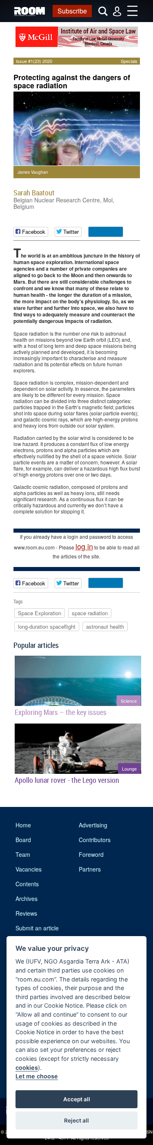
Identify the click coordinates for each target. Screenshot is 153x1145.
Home (23, 825)
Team (23, 854)
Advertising (93, 825)
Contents (27, 884)
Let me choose (37, 1076)
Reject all (76, 1120)
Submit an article (37, 928)
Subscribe (72, 11)
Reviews (26, 913)
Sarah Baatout (34, 192)
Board (23, 839)
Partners (90, 869)
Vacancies (29, 869)
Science (129, 700)
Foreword (91, 854)
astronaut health (105, 626)
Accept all (76, 1099)
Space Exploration (39, 613)
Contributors (95, 839)
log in (84, 546)
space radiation (90, 613)
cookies (27, 1067)
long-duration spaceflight (46, 626)
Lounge (129, 768)
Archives (27, 898)
